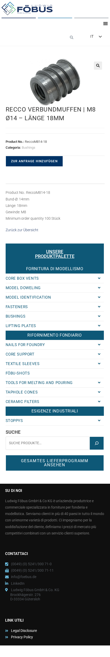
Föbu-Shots (18, 373)
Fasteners (17, 307)
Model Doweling (23, 288)
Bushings (28, 147)
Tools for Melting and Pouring (39, 382)
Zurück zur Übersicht (22, 230)
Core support (20, 354)
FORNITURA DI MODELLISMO (54, 268)
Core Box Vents (22, 278)
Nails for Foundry (25, 344)
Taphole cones (22, 392)
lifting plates (21, 326)
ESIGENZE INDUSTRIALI (54, 411)
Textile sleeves (23, 363)
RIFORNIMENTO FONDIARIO (54, 335)
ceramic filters (22, 401)
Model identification (28, 297)
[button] (72, 38)
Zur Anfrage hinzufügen (34, 161)
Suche (13, 432)
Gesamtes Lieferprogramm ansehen (55, 462)
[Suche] (97, 443)
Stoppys (14, 420)
